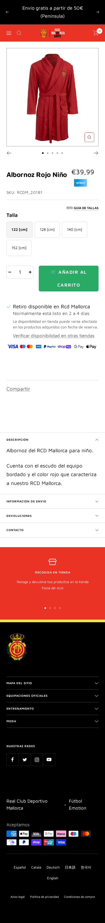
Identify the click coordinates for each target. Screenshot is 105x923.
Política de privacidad (44, 896)
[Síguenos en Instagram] (37, 760)
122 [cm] (19, 229)
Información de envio (26, 501)
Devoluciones (19, 515)
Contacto (15, 530)
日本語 (70, 867)
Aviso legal (17, 896)
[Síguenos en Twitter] (25, 760)
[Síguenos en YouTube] (49, 760)
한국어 (86, 867)
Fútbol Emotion (77, 804)
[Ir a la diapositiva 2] (47, 153)
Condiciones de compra (79, 896)
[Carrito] (96, 33)
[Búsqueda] (19, 33)
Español (20, 867)
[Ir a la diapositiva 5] (62, 153)
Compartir (18, 389)
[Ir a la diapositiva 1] (43, 153)
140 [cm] (74, 229)
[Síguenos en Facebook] (12, 760)
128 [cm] (47, 229)
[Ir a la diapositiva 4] (57, 153)
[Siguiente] (96, 153)
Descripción (17, 439)
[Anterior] (8, 153)
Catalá (36, 867)
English (52, 878)
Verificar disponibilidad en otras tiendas (53, 335)
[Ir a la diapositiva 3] (52, 153)
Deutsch (53, 867)
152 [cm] (19, 247)
